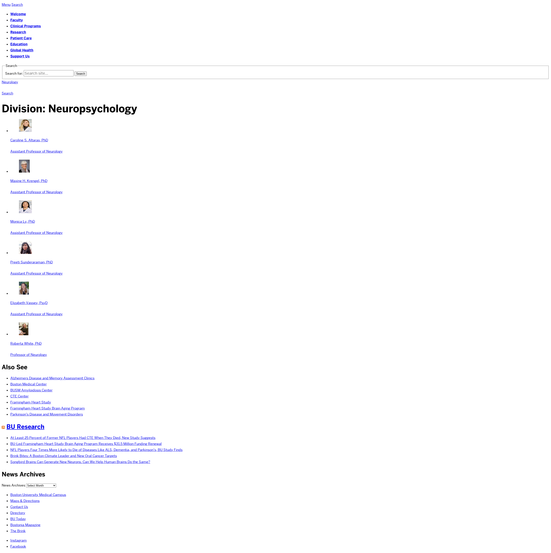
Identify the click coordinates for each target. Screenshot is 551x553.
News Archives (13, 485)
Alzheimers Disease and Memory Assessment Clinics (52, 378)
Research (18, 32)
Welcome (18, 14)
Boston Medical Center (28, 384)
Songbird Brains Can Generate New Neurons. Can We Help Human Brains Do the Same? (80, 462)
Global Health (21, 50)
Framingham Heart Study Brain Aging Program (47, 408)
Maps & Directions (25, 501)
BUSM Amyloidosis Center (31, 390)
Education (19, 44)
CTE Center (19, 396)
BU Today (18, 519)
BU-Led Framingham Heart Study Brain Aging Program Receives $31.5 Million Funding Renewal (86, 444)
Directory (17, 513)
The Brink (18, 531)
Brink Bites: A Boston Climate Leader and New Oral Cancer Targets (63, 456)
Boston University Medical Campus (38, 495)
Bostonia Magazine (25, 525)
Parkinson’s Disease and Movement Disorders (46, 414)
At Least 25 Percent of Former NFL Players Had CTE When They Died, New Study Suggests (82, 438)
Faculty (16, 20)
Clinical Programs (25, 26)
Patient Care (21, 38)
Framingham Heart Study (30, 402)
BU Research (25, 427)
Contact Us (19, 507)
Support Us (20, 56)
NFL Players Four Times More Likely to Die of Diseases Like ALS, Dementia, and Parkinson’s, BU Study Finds (96, 450)
